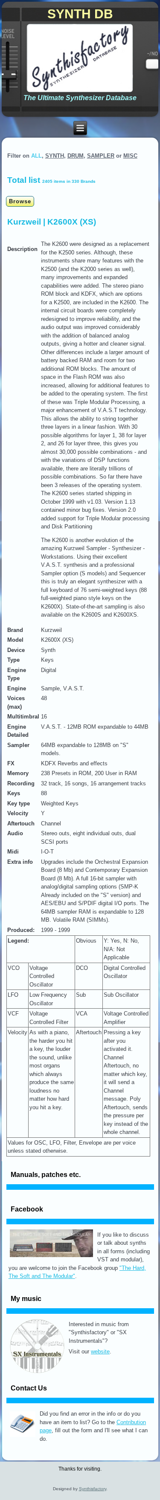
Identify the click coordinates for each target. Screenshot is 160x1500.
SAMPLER (100, 156)
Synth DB (80, 14)
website (100, 1351)
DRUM (75, 156)
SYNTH (54, 156)
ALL (36, 156)
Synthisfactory (92, 1488)
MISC (130, 156)
